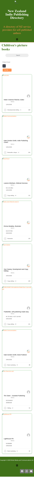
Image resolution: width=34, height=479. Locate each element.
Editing (9, 408)
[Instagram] (27, 471)
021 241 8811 (9, 188)
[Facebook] (22, 471)
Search (18, 55)
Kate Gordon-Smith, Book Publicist (15, 355)
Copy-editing (10, 195)
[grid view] (4, 66)
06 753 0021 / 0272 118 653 (13, 316)
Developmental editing (13, 110)
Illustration (10, 238)
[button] (17, 39)
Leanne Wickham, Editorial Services (16, 183)
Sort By (6, 70)
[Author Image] (28, 96)
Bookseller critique (12, 152)
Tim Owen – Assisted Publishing (14, 396)
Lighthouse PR (9, 439)
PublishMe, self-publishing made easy (16, 312)
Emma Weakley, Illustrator (12, 226)
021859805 (9, 443)
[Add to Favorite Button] (29, 77)
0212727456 (9, 231)
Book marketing (11, 365)
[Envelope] (31, 471)
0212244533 (9, 400)
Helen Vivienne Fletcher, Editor (14, 100)
